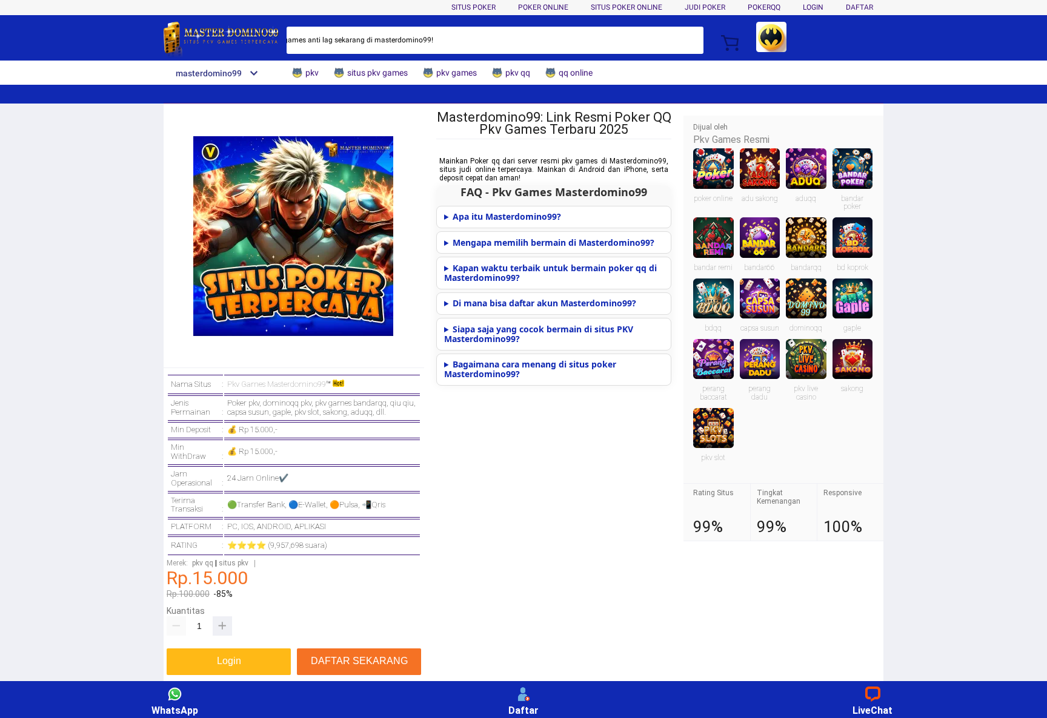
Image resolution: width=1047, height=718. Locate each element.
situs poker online (626, 7)
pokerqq (764, 7)
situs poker (473, 7)
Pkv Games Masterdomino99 (276, 384)
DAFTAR (859, 7)
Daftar (523, 710)
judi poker (705, 7)
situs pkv (233, 563)
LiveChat (872, 710)
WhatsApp (175, 710)
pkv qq (202, 563)
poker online (543, 7)
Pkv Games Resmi (731, 139)
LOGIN (813, 7)
